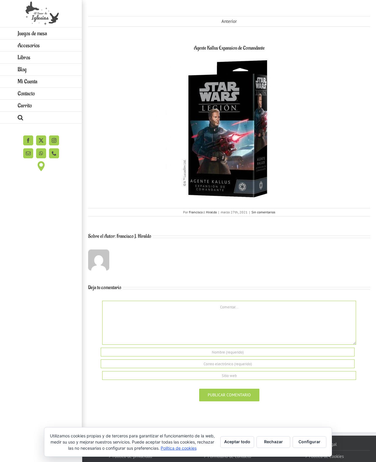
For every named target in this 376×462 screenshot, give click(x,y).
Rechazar (273, 441)
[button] (41, 118)
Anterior (229, 21)
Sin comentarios (263, 212)
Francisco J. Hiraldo (203, 212)
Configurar (309, 441)
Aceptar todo (237, 441)
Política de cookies (179, 448)
